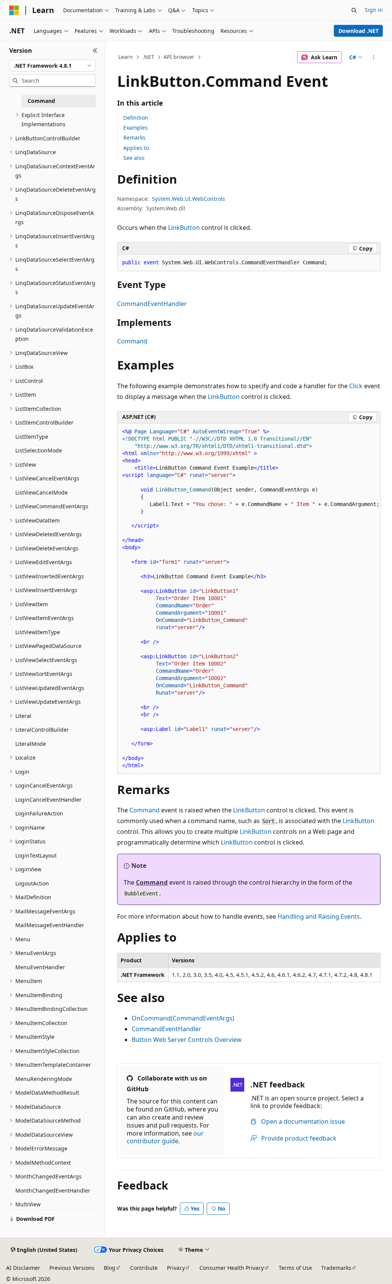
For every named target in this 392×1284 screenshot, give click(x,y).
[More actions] (373, 57)
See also (133, 157)
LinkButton (184, 227)
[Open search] (354, 10)
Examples (135, 127)
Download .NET (358, 30)
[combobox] (52, 66)
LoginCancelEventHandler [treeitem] (48, 799)
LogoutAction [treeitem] (32, 883)
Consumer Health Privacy (231, 1267)
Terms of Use (295, 1267)
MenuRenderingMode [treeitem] (43, 1078)
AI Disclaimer (23, 1267)
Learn (125, 56)
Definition (135, 117)
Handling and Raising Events (319, 916)
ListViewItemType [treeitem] (37, 632)
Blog (109, 1267)
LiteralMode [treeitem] (30, 743)
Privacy (176, 1267)
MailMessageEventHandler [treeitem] (49, 925)
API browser (178, 56)
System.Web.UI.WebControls (188, 198)
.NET (148, 56)
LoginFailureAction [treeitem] (39, 813)
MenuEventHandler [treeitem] (40, 967)
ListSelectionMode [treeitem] (38, 450)
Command (132, 341)
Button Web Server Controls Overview (187, 1039)
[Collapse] (95, 50)
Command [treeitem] (41, 100)
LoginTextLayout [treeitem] (36, 855)
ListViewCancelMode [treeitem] (41, 492)
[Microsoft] (14, 10)
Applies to (136, 147)
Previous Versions (72, 1267)
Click (356, 386)
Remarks (134, 137)
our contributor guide (165, 1137)
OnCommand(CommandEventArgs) (183, 1018)
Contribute (144, 1267)
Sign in (374, 9)
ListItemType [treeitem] (31, 436)
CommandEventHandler (152, 303)
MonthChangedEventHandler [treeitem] (52, 1190)
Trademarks (336, 1267)
